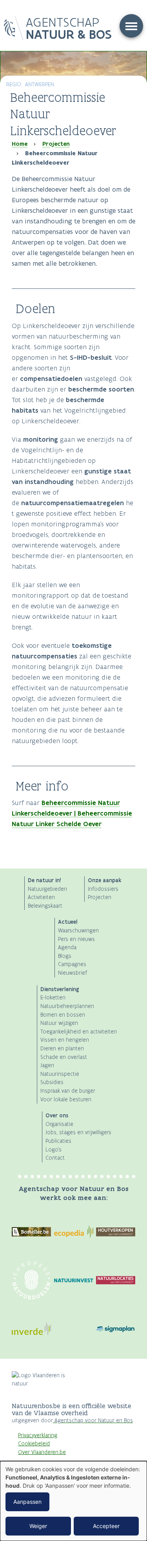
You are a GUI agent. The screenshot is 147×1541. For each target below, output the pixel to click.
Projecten (56, 144)
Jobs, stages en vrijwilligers (78, 1132)
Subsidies (52, 1082)
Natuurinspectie (59, 1074)
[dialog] (73, 1501)
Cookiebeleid (34, 1443)
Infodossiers (103, 889)
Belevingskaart (45, 906)
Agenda (67, 947)
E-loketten (52, 997)
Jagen (47, 1065)
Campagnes (72, 964)
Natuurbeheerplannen (67, 1006)
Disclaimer (30, 1460)
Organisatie (59, 1124)
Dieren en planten (62, 1048)
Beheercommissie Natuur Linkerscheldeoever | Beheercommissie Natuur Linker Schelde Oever (72, 813)
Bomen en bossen (62, 1015)
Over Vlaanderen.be (42, 1452)
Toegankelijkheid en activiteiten (78, 1031)
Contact (55, 1158)
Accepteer (106, 1526)
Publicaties (58, 1141)
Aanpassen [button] (27, 1501)
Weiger (38, 1526)
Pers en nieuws (76, 939)
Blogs (64, 956)
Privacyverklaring (37, 1435)
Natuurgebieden (47, 889)
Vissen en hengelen (64, 1040)
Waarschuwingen (78, 930)
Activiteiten (41, 897)
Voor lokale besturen (65, 1099)
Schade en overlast (63, 1057)
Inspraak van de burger (67, 1091)
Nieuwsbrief (72, 973)
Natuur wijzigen (59, 1023)
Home (19, 144)
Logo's (53, 1149)
